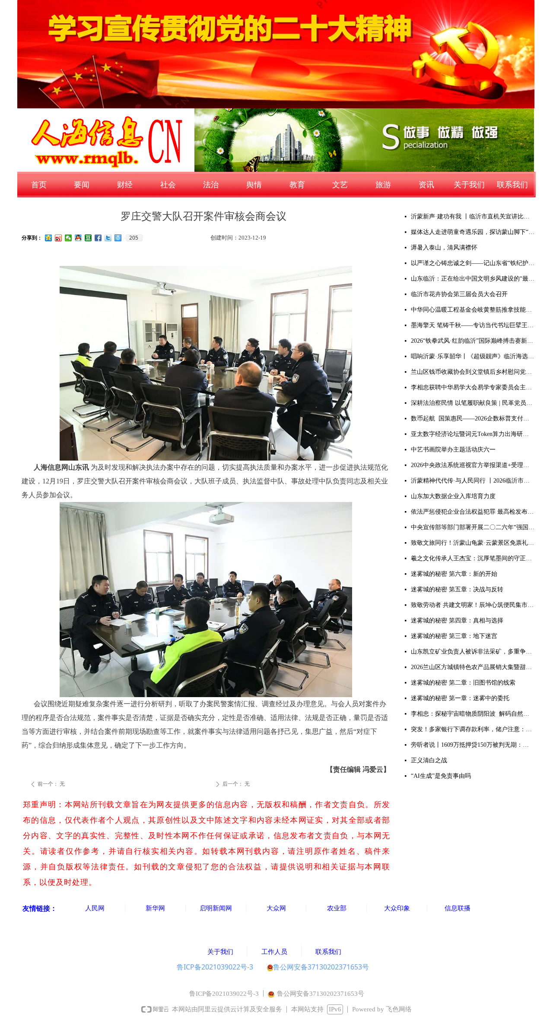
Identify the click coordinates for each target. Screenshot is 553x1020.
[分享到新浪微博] (58, 237)
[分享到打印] (118, 237)
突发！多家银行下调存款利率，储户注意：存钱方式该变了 (472, 729)
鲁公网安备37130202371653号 (321, 967)
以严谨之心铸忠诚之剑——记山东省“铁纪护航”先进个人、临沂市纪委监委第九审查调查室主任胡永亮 (472, 263)
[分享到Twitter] (108, 237)
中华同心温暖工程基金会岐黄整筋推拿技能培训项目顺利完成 (472, 309)
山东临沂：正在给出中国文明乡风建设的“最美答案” (472, 278)
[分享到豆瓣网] (88, 237)
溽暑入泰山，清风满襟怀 (444, 247)
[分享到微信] (68, 237)
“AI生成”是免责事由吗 (441, 776)
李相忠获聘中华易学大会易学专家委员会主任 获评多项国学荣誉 (472, 387)
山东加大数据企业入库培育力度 (453, 496)
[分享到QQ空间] (48, 237)
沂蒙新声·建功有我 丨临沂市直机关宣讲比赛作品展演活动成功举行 (472, 216)
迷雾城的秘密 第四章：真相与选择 (457, 620)
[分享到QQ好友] (78, 237)
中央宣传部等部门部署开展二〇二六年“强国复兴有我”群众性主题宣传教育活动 (472, 527)
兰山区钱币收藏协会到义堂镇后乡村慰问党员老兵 (472, 372)
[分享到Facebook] (98, 237)
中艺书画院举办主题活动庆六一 (453, 449)
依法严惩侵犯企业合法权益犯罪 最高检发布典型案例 (472, 511)
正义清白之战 (429, 760)
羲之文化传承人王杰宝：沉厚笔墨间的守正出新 (472, 558)
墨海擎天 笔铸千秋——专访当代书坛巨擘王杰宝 (472, 325)
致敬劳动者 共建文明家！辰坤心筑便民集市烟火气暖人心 (472, 605)
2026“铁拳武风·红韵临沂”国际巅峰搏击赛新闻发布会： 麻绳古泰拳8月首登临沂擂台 (472, 341)
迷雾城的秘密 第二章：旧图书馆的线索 (463, 682)
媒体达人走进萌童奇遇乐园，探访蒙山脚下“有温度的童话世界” (472, 232)
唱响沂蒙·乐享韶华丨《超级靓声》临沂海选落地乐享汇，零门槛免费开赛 (472, 356)
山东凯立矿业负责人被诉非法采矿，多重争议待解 (472, 651)
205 (133, 237)
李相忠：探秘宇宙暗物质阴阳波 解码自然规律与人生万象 (472, 714)
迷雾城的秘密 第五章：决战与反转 (457, 589)
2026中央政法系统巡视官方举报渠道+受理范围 (472, 465)
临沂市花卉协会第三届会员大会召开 (459, 294)
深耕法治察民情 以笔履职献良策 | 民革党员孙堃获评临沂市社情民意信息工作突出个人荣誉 (472, 403)
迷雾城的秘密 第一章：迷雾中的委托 (460, 698)
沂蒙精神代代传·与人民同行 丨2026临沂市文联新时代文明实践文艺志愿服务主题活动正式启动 (472, 480)
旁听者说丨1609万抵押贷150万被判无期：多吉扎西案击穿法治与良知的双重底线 (472, 745)
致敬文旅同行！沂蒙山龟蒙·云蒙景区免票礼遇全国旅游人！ (472, 543)
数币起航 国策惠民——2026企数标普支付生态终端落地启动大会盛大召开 (472, 418)
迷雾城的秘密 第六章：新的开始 (454, 574)
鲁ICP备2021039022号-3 (215, 967)
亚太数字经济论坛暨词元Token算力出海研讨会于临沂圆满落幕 (472, 434)
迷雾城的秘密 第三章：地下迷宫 (454, 636)
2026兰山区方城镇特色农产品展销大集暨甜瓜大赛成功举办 (472, 667)
